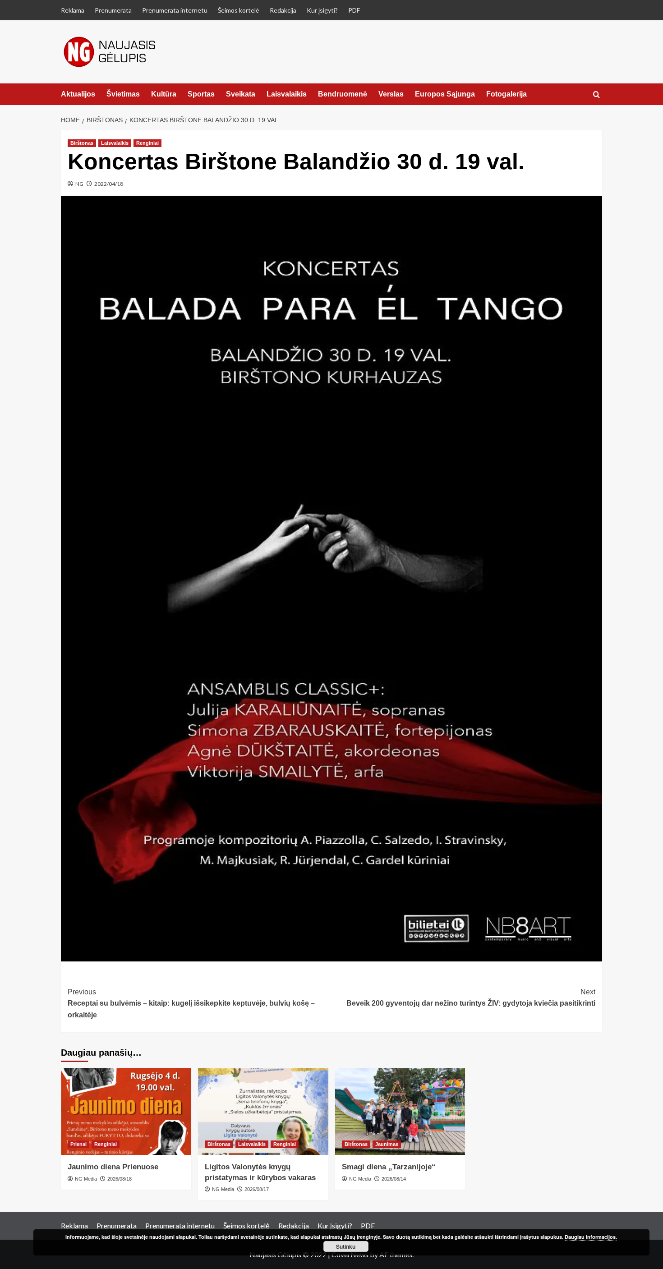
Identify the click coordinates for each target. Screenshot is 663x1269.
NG (79, 183)
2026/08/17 (256, 1189)
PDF (354, 10)
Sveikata (240, 94)
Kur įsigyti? (322, 10)
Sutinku (345, 1246)
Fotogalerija (506, 94)
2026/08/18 (119, 1179)
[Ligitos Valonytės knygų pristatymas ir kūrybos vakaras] (263, 1111)
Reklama (72, 10)
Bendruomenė (342, 94)
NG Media (86, 1179)
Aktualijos (78, 94)
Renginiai (147, 143)
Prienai (78, 1144)
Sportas (201, 94)
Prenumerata (113, 10)
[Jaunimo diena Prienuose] (126, 1111)
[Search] (596, 95)
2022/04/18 (108, 183)
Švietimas (123, 94)
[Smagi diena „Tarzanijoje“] (400, 1111)
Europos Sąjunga (445, 94)
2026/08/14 (394, 1179)
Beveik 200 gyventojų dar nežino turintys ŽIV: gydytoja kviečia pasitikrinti (470, 997)
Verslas (391, 94)
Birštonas (81, 143)
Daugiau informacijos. (591, 1236)
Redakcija (283, 10)
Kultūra (163, 94)
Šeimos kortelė (238, 10)
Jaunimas (386, 1144)
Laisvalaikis (287, 94)
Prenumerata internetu (174, 10)
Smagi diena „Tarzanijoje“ (389, 1167)
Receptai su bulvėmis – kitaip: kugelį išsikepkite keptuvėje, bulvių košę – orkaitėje (191, 1003)
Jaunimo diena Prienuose (113, 1167)
